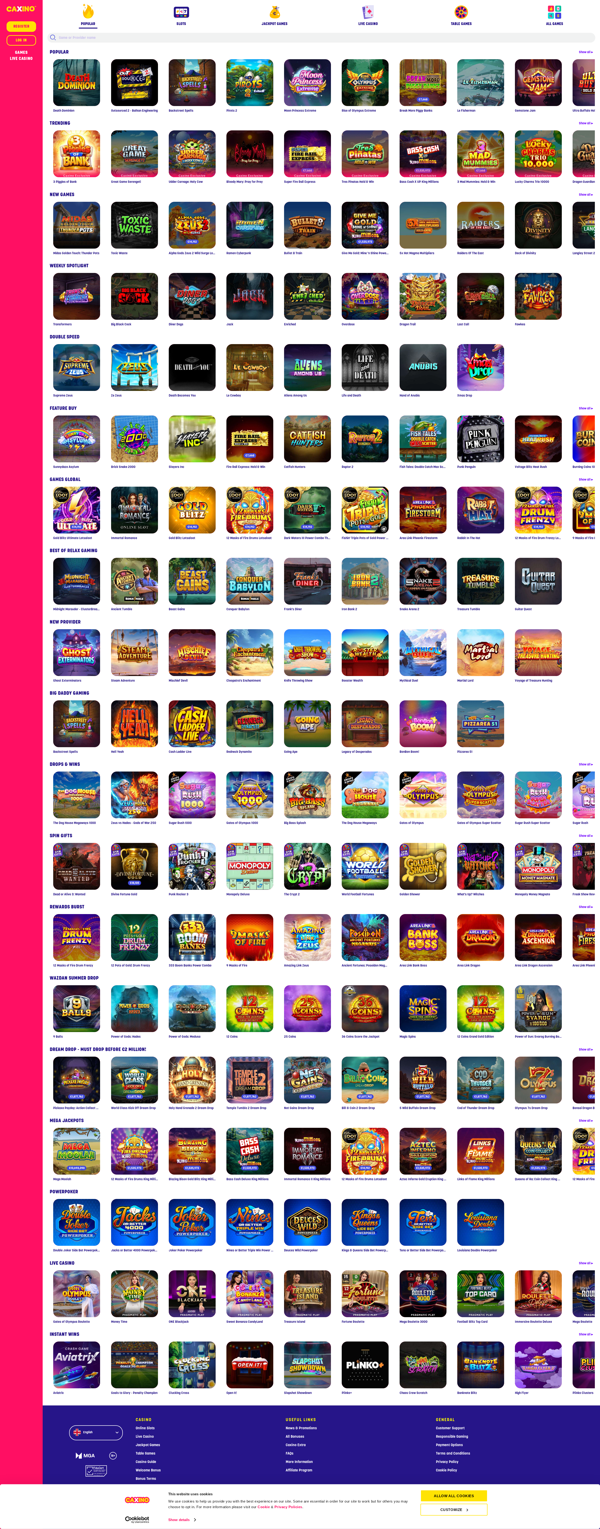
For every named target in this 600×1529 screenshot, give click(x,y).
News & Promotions (301, 1428)
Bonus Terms (146, 1478)
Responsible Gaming (452, 1436)
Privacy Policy (447, 1461)
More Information (299, 1461)
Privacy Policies (288, 1507)
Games (21, 52)
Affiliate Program (299, 1470)
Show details (179, 1520)
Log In (21, 40)
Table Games (145, 1453)
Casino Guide (146, 1461)
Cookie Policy (446, 1470)
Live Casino (21, 58)
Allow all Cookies (454, 1496)
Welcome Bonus (148, 1470)
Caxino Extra (296, 1445)
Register (21, 26)
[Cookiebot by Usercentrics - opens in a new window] (137, 1519)
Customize (451, 1509)
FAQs (289, 1453)
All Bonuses (295, 1436)
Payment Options (449, 1445)
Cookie (264, 1507)
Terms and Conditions (453, 1453)
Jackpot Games (148, 1445)
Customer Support (450, 1428)
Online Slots (145, 1428)
